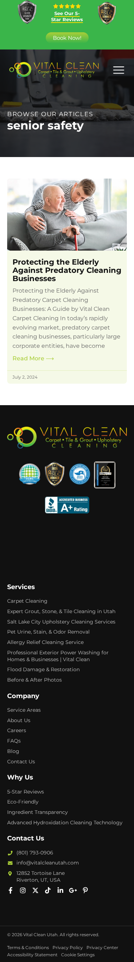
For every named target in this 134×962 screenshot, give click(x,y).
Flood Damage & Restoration (43, 669)
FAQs (14, 741)
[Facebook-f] (10, 890)
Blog (13, 751)
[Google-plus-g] (73, 890)
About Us (18, 720)
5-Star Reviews (25, 791)
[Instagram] (23, 890)
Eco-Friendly (23, 801)
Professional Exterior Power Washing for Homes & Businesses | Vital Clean (58, 656)
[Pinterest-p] (85, 890)
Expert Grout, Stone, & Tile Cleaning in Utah (61, 611)
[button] (118, 70)
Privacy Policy (68, 947)
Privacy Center (102, 947)
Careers (16, 730)
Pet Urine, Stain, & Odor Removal (48, 632)
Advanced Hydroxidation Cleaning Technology (65, 822)
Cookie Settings (78, 954)
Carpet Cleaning (27, 601)
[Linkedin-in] (60, 890)
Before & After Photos (34, 680)
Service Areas (24, 710)
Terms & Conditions (28, 947)
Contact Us (21, 761)
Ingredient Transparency (37, 812)
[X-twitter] (35, 890)
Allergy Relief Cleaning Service (45, 642)
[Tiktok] (48, 890)
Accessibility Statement (32, 954)
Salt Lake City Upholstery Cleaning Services (61, 622)
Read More (33, 358)
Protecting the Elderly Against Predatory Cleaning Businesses (67, 270)
